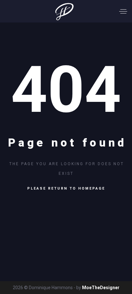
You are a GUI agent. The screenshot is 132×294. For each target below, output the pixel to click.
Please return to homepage (66, 188)
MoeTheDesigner (101, 287)
